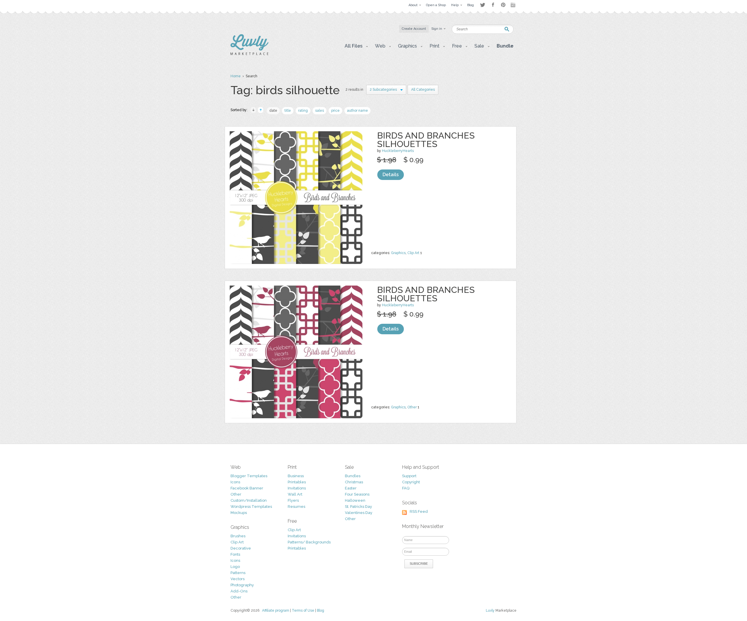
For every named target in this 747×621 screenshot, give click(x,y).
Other (412, 407)
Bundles (352, 476)
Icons (235, 482)
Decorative (241, 548)
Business (296, 476)
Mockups (239, 512)
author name (357, 111)
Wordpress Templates (251, 506)
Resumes (296, 506)
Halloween (355, 500)
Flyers (293, 500)
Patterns (238, 573)
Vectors (238, 579)
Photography (242, 585)
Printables (297, 482)
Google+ (513, 5)
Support (409, 476)
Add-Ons (239, 591)
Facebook (493, 5)
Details (391, 174)
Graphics (398, 253)
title (288, 111)
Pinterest (503, 5)
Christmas (354, 482)
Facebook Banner (247, 488)
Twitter (482, 5)
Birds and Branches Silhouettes (426, 139)
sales (319, 111)
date (273, 111)
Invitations (297, 488)
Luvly (490, 610)
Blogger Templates (249, 476)
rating (303, 111)
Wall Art (295, 494)
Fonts (235, 554)
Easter (351, 488)
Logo (235, 566)
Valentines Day (358, 512)
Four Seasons (357, 494)
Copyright (411, 482)
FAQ (405, 488)
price (335, 111)
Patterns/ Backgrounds (309, 542)
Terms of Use (303, 610)
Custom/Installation (249, 500)
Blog (320, 610)
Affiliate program (275, 610)
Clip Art (413, 253)
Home (236, 76)
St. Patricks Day (358, 506)
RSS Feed (419, 511)
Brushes (238, 536)
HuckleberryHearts (398, 151)
